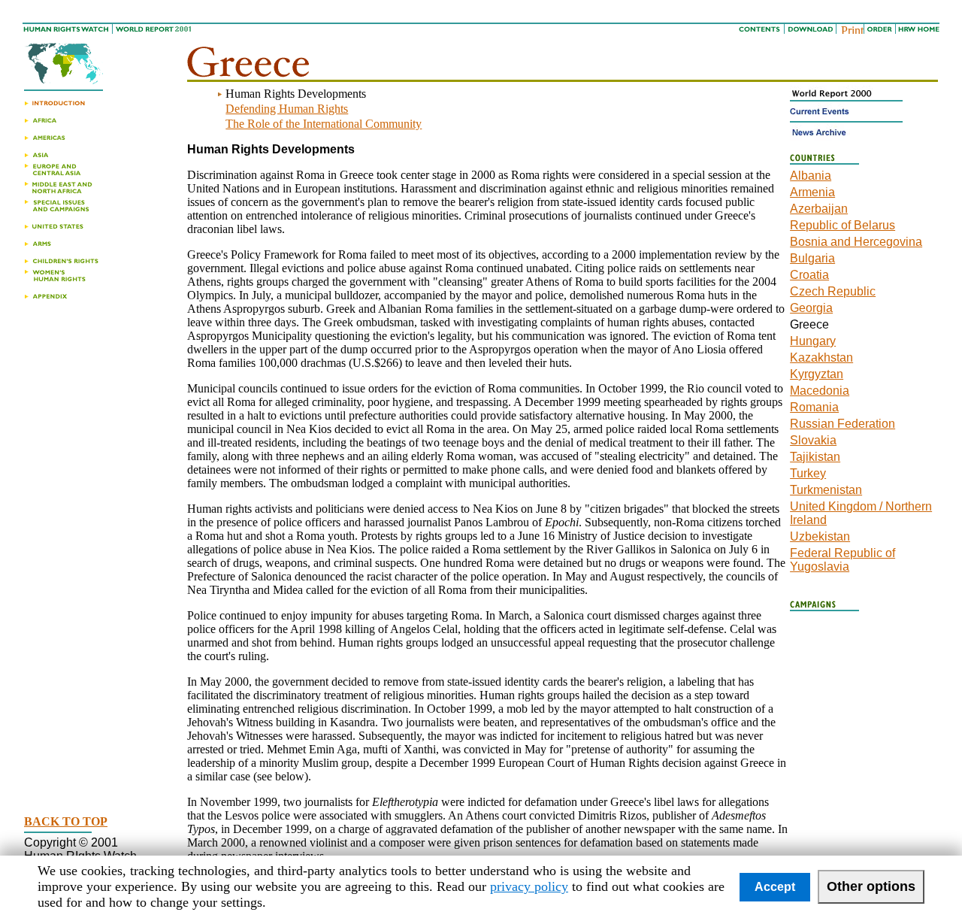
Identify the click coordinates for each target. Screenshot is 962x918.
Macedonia (819, 390)
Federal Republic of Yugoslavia (842, 560)
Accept (775, 886)
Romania (814, 407)
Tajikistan (815, 456)
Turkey (808, 473)
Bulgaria (812, 258)
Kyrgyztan (816, 374)
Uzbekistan (820, 536)
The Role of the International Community (323, 123)
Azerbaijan (819, 208)
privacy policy (529, 886)
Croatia (809, 274)
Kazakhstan (821, 357)
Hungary (813, 341)
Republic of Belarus (842, 225)
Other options (871, 886)
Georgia (811, 307)
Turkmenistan (826, 489)
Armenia (812, 192)
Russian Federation (842, 423)
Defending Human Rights (286, 108)
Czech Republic (833, 291)
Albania (810, 175)
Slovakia (813, 440)
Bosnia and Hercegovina (856, 241)
